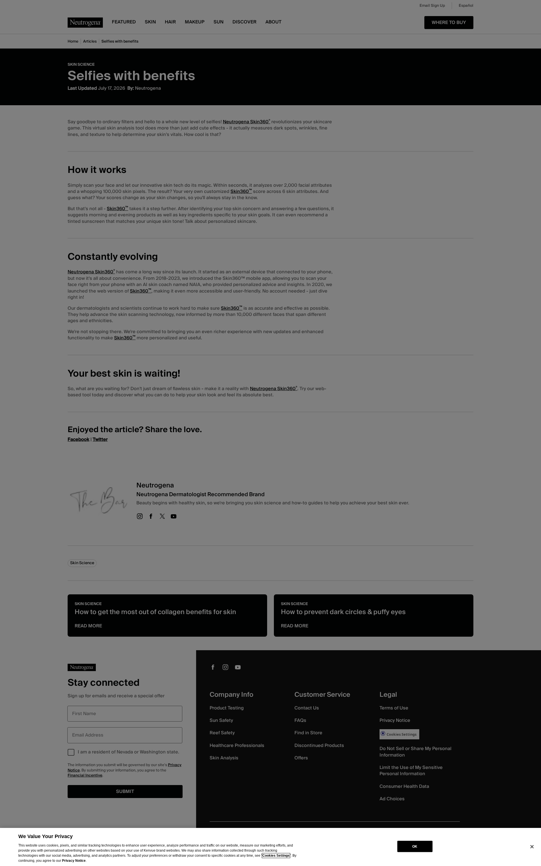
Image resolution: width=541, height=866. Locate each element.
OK (414, 846)
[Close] (532, 846)
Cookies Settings (276, 856)
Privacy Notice (74, 861)
